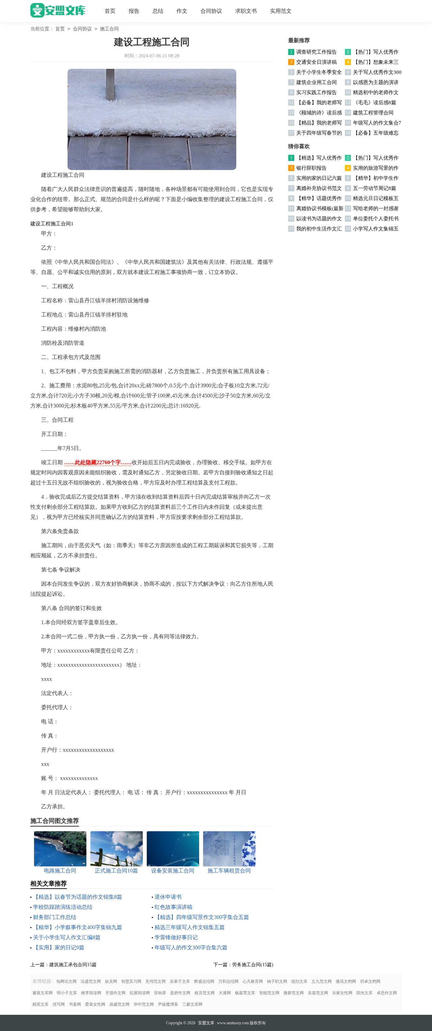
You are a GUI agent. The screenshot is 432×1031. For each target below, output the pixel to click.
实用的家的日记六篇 (319, 178)
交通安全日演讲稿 (316, 62)
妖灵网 (111, 981)
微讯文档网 (346, 981)
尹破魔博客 (168, 1004)
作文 (182, 11)
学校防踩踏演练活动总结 (62, 907)
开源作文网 (115, 993)
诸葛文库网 (42, 993)
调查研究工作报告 (316, 52)
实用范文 (281, 11)
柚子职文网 (277, 981)
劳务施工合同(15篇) (252, 964)
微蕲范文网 (294, 993)
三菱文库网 (192, 1004)
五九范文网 (322, 981)
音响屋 (160, 993)
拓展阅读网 (140, 993)
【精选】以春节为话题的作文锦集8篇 (77, 897)
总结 (158, 11)
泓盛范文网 (91, 981)
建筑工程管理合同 (373, 112)
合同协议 (211, 11)
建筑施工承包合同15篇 (73, 964)
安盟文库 (206, 1023)
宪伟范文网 (155, 981)
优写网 (59, 1004)
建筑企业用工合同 (316, 82)
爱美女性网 (95, 1004)
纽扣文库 (299, 981)
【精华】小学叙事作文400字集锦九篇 (77, 927)
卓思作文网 (387, 993)
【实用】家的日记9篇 (58, 947)
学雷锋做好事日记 (176, 937)
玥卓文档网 (370, 981)
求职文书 (246, 11)
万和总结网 (228, 981)
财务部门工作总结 (54, 917)
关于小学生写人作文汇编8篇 (67, 937)
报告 (134, 11)
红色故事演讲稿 (173, 907)
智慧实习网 (131, 981)
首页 (110, 11)
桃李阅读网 (91, 993)
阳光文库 (364, 993)
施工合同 (109, 28)
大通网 (225, 993)
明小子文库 (67, 993)
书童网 (75, 1004)
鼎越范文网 (119, 1004)
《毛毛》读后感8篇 (374, 102)
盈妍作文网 (180, 993)
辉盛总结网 (204, 981)
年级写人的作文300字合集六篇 (191, 947)
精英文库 (40, 1004)
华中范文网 (144, 1004)
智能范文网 (269, 993)
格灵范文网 (204, 993)
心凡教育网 (253, 981)
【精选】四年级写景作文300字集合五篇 (202, 917)
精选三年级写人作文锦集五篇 (190, 927)
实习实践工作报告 (316, 92)
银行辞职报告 (311, 168)
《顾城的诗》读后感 (319, 112)
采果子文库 (180, 981)
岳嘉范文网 (318, 993)
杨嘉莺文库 (245, 993)
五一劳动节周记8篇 (374, 188)
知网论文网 (66, 981)
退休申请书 (168, 897)
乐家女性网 (342, 993)
